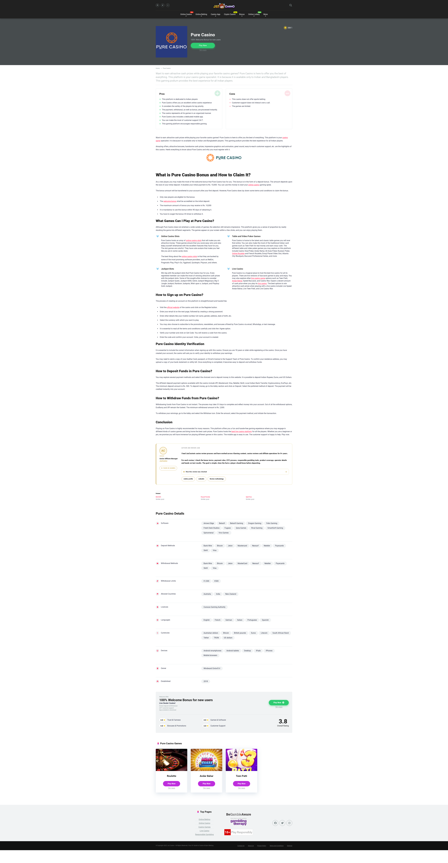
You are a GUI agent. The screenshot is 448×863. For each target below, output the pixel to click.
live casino (262, 283)
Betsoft (222, 523)
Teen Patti (241, 775)
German (229, 620)
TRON (216, 638)
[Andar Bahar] (206, 770)
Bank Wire (208, 546)
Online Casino (186, 14)
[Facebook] (157, 5)
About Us (251, 846)
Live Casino (204, 831)
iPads (258, 651)
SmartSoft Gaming (275, 528)
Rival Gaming (256, 528)
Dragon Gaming (254, 523)
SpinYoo (249, 497)
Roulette (171, 775)
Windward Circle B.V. (212, 668)
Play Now (203, 45)
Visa (214, 550)
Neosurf (255, 546)
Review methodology (217, 479)
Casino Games (204, 827)
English (207, 620)
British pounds (240, 633)
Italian (239, 620)
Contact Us (240, 846)
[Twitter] (162, 5)
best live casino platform (241, 431)
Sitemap (289, 846)
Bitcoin (220, 546)
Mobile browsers (210, 655)
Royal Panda (205, 497)
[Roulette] (171, 770)
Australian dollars (211, 633)
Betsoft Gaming (236, 523)
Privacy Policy (261, 846)
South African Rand (281, 633)
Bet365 (158, 497)
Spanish (265, 620)
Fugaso (228, 528)
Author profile (188, 479)
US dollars (228, 638)
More (265, 14)
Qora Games (241, 528)
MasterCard (242, 563)
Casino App (215, 14)
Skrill (206, 550)
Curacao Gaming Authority (214, 607)
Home (158, 68)
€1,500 (206, 581)
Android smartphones (212, 651)
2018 (206, 681)
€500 (216, 581)
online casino (253, 185)
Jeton (230, 546)
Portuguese (252, 620)
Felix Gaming (271, 523)
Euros (253, 633)
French (217, 620)
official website (173, 307)
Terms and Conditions (277, 846)
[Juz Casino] (224, 6)
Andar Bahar (237, 281)
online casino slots (193, 240)
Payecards (279, 546)
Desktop (247, 651)
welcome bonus (169, 201)
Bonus (242, 14)
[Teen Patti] (241, 770)
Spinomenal (209, 533)
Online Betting (204, 819)
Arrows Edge (209, 523)
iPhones (269, 651)
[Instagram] (168, 5)
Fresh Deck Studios (211, 528)
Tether (206, 638)
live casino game (258, 278)
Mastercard (242, 546)
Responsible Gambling (204, 834)
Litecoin (264, 633)
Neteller (267, 546)
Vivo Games (224, 533)
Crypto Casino (230, 14)
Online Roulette (238, 253)
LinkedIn (201, 479)
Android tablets (232, 651)
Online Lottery (254, 14)
